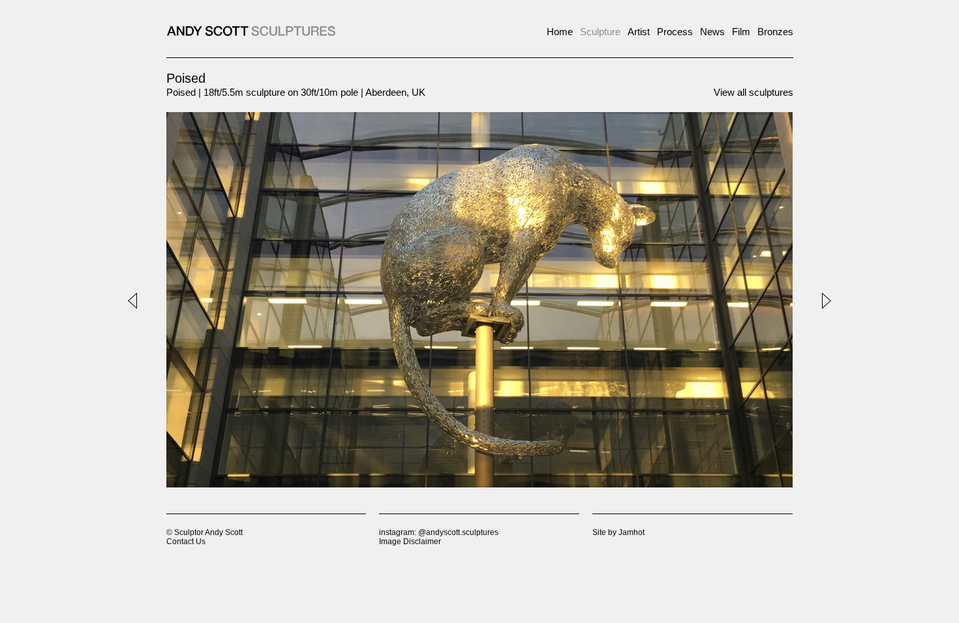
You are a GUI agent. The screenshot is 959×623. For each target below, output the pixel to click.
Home (560, 31)
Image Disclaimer (410, 541)
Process (675, 31)
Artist (639, 31)
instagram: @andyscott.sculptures (438, 532)
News (712, 31)
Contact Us (186, 541)
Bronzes (775, 31)
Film (741, 31)
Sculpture (600, 31)
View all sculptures (753, 92)
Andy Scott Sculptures (251, 31)
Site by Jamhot (618, 532)
